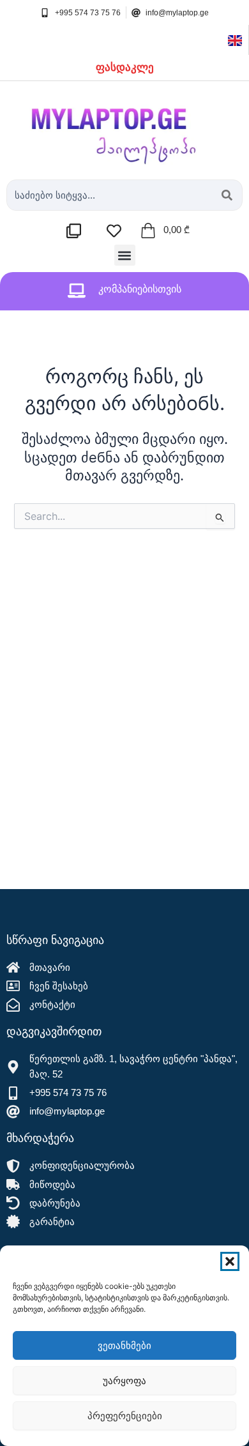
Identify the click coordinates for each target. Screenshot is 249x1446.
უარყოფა (124, 1380)
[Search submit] (227, 195)
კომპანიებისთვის (139, 289)
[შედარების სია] (77, 231)
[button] (229, 1261)
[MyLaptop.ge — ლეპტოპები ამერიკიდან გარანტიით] (124, 127)
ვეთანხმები (124, 1345)
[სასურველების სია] (117, 231)
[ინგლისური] (235, 39)
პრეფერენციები (124, 1416)
